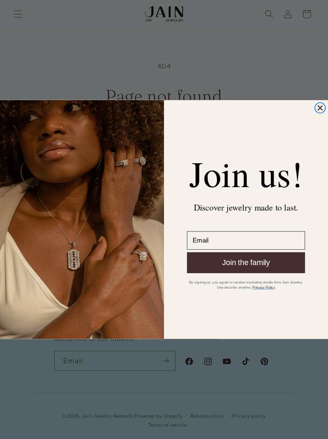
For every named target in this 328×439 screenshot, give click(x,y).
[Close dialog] (320, 108)
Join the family (246, 262)
